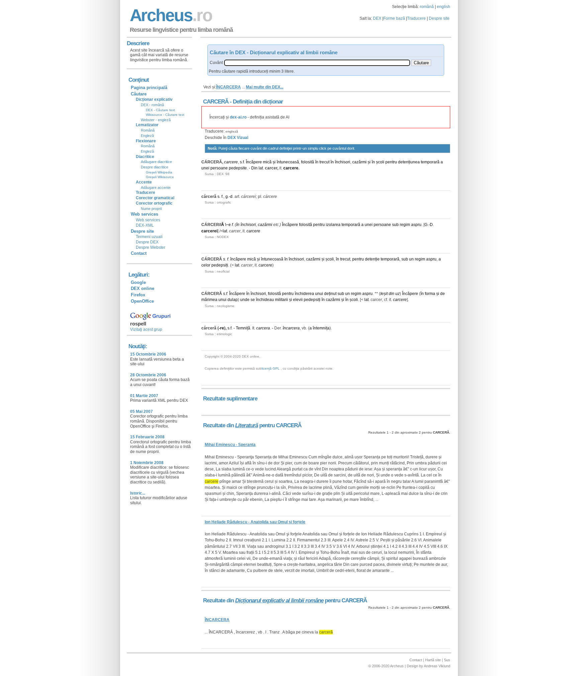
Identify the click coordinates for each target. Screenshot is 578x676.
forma (430, 293)
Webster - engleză (156, 120)
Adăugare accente (156, 187)
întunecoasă (288, 162)
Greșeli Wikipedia (159, 172)
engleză (231, 131)
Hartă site (433, 660)
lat (261, 168)
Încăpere (254, 162)
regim (405, 224)
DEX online (142, 288)
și (274, 162)
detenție (372, 259)
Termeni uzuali (149, 236)
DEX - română (152, 105)
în (316, 162)
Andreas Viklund (437, 666)
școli (380, 162)
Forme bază (394, 18)
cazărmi (359, 162)
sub (395, 224)
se (253, 299)
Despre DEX (147, 242)
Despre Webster (150, 247)
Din (254, 168)
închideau (265, 299)
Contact (139, 253)
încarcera (291, 328)
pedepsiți (219, 265)
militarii (281, 299)
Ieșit (384, 293)
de (442, 293)
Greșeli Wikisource (160, 177)
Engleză (147, 136)
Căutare (139, 93)
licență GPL (271, 368)
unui (319, 293)
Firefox (138, 294)
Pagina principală (149, 87)
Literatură (246, 425)
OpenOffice (142, 301)
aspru (416, 224)
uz (397, 293)
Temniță (243, 328)
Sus (447, 660)
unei (205, 168)
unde (245, 299)
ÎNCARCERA (228, 87)
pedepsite (238, 168)
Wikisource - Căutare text (165, 115)
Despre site (439, 18)
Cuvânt (216, 62)
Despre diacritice (154, 167)
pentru (391, 162)
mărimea (209, 299)
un (411, 259)
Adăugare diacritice (156, 162)
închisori (342, 162)
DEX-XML (145, 225)
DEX (377, 18)
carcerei (209, 231)
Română (148, 130)
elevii (298, 299)
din (391, 293)
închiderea (304, 293)
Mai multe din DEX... (264, 87)
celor (205, 265)
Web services (148, 220)
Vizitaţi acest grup (146, 329)
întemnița (321, 328)
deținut (330, 293)
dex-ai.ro (238, 117)
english (443, 6)
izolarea (333, 224)
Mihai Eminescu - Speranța (230, 444)
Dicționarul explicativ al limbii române (279, 600)
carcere (231, 162)
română (427, 6)
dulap (232, 299)
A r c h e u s (170, 15)
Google (138, 282)
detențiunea (409, 162)
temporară (430, 162)
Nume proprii (151, 209)
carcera (263, 328)
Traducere (416, 18)
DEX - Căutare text (160, 110)
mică (267, 162)
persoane (219, 168)
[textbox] (317, 63)
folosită (307, 162)
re (222, 328)
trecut (324, 162)
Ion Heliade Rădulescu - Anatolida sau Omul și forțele (255, 522)
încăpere (238, 259)
